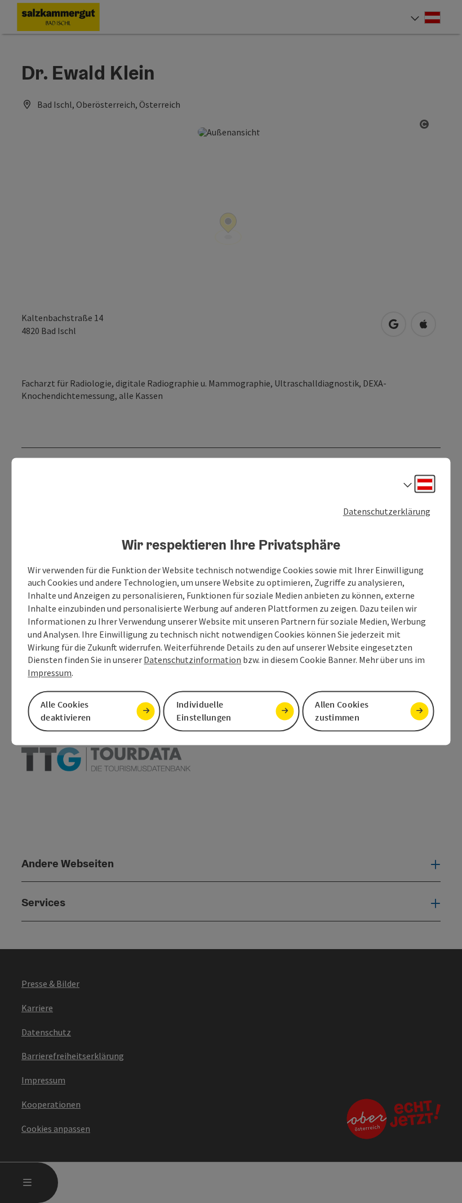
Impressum (50, 673)
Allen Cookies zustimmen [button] (341, 711)
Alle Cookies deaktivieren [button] (66, 711)
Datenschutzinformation (192, 660)
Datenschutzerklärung (386, 511)
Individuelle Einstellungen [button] (204, 711)
